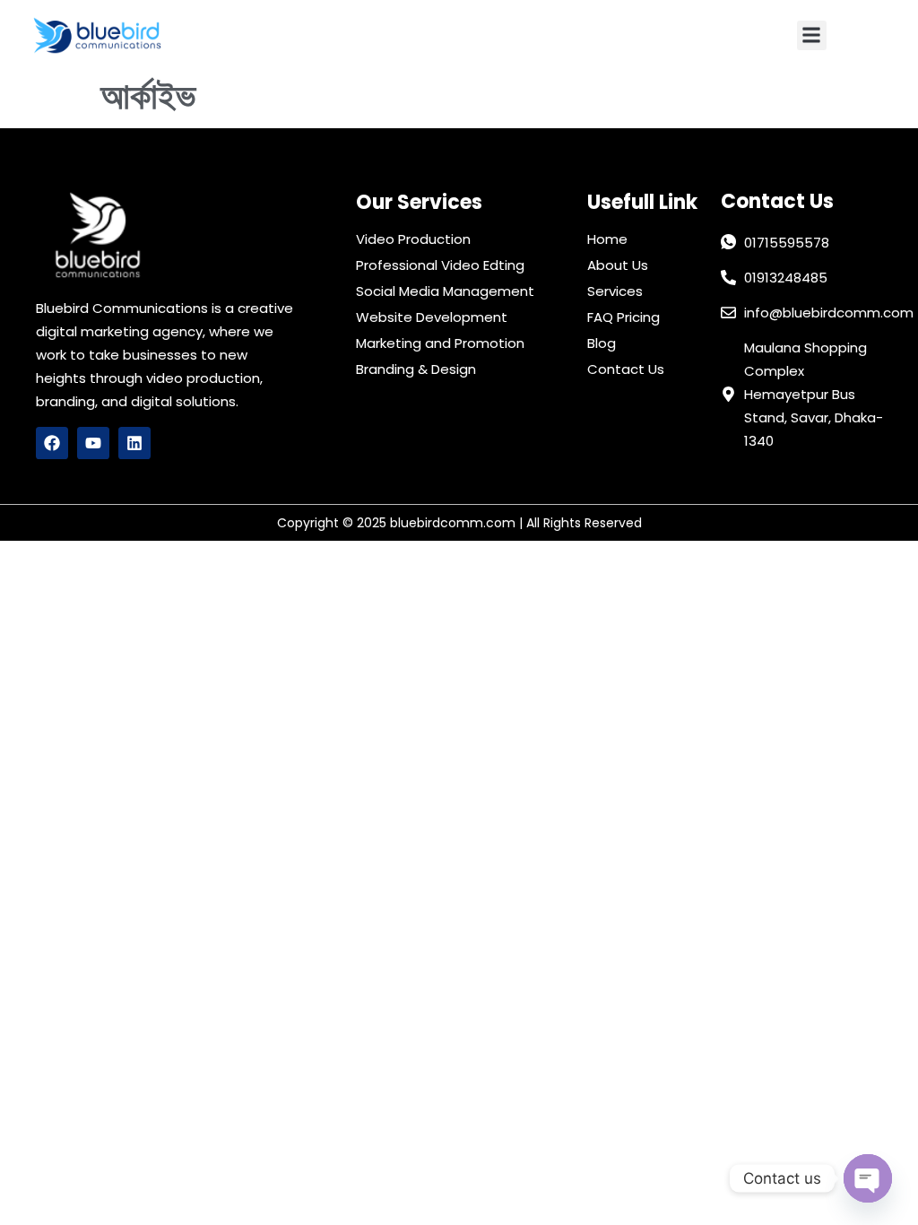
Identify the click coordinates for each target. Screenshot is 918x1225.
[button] (812, 35)
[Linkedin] (134, 443)
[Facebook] (52, 443)
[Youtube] (93, 443)
